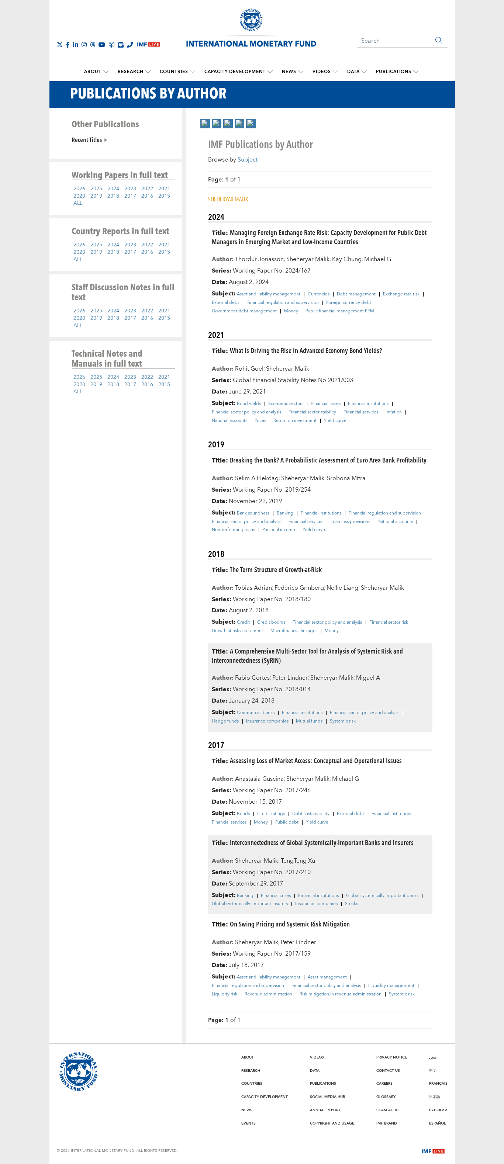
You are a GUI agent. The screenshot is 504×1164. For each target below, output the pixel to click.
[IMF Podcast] (111, 45)
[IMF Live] (433, 1150)
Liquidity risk (224, 994)
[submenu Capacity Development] (270, 72)
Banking (285, 513)
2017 (130, 196)
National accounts (229, 421)
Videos (322, 72)
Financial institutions (368, 404)
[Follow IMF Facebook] (68, 45)
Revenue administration (268, 994)
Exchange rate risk (401, 294)
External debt (225, 303)
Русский (438, 1110)
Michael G (377, 259)
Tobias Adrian (253, 588)
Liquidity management (391, 986)
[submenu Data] (364, 72)
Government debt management (244, 311)
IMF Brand (386, 1123)
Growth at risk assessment (237, 631)
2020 (79, 196)
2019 (96, 196)
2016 (147, 196)
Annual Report (325, 1110)
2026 (79, 188)
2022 (147, 188)
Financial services (361, 412)
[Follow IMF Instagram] (84, 45)
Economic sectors (285, 404)
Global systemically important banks (382, 896)
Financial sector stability (312, 412)
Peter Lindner (290, 678)
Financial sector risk (388, 622)
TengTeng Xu (298, 861)
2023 (130, 188)
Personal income (278, 530)
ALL (77, 203)
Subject (248, 160)
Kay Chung (347, 259)
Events (248, 1123)
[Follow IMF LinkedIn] (75, 45)
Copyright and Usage (332, 1123)
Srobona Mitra (346, 478)
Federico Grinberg (299, 588)
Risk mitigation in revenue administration (341, 994)
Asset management (327, 977)
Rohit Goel (249, 369)
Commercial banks (256, 713)
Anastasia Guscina (259, 779)
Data (353, 72)
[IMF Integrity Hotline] (130, 45)
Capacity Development (235, 72)
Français (438, 1083)
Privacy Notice (391, 1057)
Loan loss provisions (350, 522)
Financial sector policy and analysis (246, 412)
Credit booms (271, 622)
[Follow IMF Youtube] (102, 45)
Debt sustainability (310, 814)
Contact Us (388, 1070)
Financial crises (326, 404)
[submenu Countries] (192, 72)
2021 (164, 188)
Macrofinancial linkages (293, 631)
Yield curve (335, 421)
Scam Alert (387, 1110)
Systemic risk (343, 721)
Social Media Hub (327, 1097)
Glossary (386, 1097)
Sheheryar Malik (307, 259)
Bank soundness (253, 513)
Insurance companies (267, 721)
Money (291, 311)
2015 (164, 196)
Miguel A (368, 678)
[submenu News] (300, 72)
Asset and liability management (268, 294)
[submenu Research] (148, 72)
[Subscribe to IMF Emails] (121, 45)
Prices (260, 421)
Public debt (286, 822)
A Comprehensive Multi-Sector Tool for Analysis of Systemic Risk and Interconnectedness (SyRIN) (307, 655)
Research (131, 72)
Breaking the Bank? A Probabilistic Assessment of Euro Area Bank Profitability (328, 460)
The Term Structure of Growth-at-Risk (276, 569)
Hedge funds (225, 721)
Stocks (351, 904)
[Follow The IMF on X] (60, 45)
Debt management (356, 294)
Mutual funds (309, 721)
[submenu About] (105, 72)
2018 (113, 196)
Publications (393, 72)
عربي (432, 1057)
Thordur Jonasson (259, 259)
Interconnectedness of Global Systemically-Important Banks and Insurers (322, 842)
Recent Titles (87, 139)
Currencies (318, 294)
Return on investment (295, 421)
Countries (174, 72)
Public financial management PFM (339, 311)
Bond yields (249, 404)
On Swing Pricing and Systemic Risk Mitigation (290, 924)
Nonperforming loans (233, 530)
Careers (384, 1083)
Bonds (243, 814)
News (289, 72)
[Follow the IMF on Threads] (92, 45)
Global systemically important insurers (250, 904)
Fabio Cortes (252, 678)
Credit (243, 622)
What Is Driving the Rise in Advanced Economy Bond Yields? (306, 350)
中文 (432, 1070)
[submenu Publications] (415, 72)
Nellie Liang (342, 588)
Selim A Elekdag (257, 478)
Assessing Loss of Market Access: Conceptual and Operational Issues (316, 760)
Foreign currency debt (348, 303)
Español (437, 1123)
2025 (96, 188)
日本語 (434, 1097)
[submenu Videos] (335, 72)
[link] (205, 123)
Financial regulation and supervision (282, 303)
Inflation (394, 412)
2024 (113, 188)
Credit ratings (271, 814)
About (92, 72)
